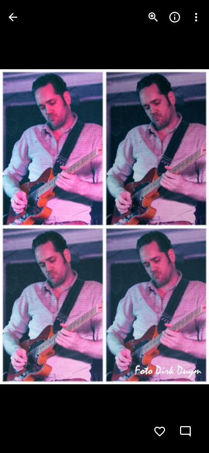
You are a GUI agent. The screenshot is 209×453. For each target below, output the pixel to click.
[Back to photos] (13, 17)
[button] (30, 226)
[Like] (159, 431)
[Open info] (174, 17)
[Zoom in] (153, 17)
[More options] (196, 17)
